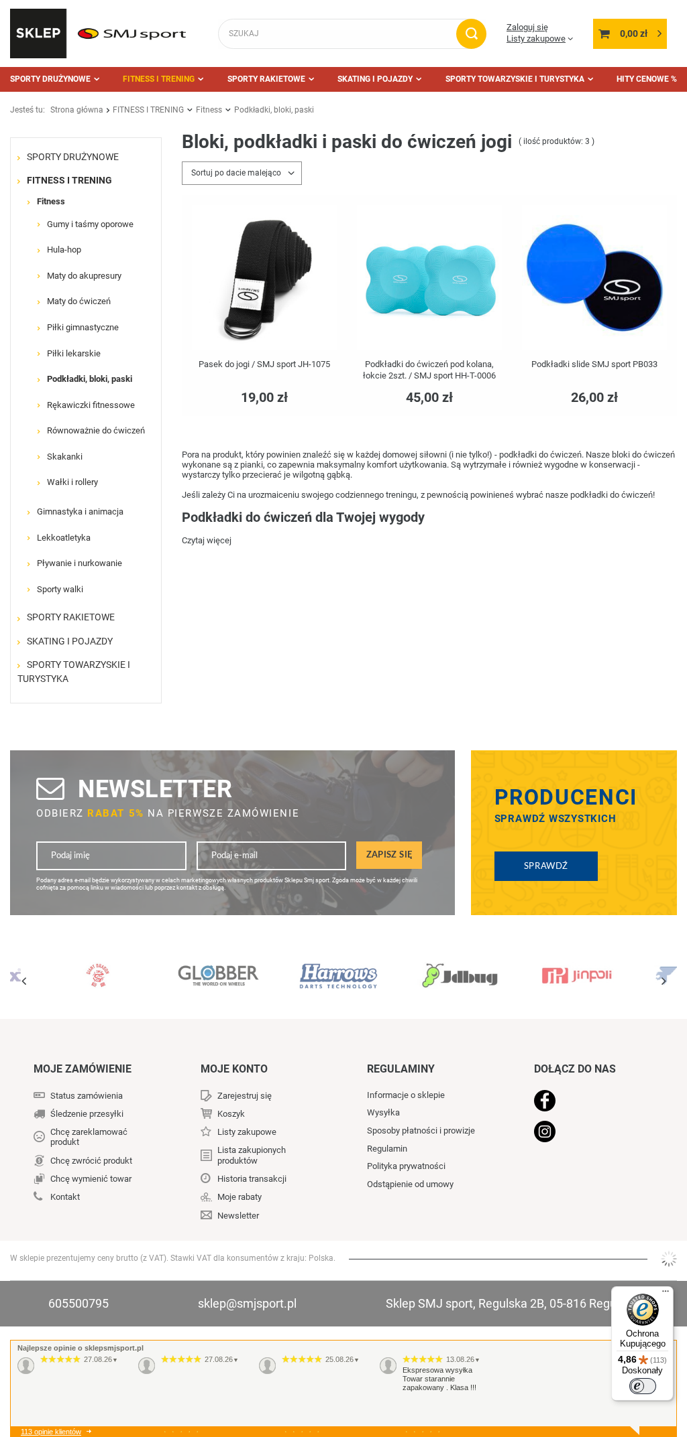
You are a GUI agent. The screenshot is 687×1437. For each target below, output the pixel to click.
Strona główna (76, 110)
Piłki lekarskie (74, 353)
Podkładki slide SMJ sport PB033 (594, 364)
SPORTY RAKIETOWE (266, 79)
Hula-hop (64, 250)
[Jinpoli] (578, 968)
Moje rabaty (239, 1197)
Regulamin (387, 1149)
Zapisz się (389, 855)
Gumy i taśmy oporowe (90, 224)
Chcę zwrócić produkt (91, 1161)
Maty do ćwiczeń (79, 301)
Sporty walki (60, 589)
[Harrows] (338, 968)
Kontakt (65, 1197)
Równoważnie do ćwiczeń (96, 430)
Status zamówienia (86, 1096)
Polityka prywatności (406, 1166)
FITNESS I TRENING (159, 79)
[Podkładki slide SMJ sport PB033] (594, 278)
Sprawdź (546, 866)
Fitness (209, 110)
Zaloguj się (527, 27)
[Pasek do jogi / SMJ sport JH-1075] (264, 278)
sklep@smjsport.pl (247, 1303)
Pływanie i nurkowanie (79, 563)
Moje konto (234, 1069)
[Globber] (218, 968)
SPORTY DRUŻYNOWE (50, 79)
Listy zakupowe (536, 38)
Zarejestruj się (244, 1096)
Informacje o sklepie (406, 1095)
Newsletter (155, 788)
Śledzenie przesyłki (86, 1114)
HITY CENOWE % (647, 79)
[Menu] (665, 1294)
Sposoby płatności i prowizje (421, 1130)
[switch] (642, 1386)
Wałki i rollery (72, 482)
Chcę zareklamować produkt (88, 1137)
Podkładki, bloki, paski (89, 379)
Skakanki (65, 457)
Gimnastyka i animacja (80, 511)
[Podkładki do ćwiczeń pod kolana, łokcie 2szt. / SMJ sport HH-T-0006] (429, 278)
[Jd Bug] (458, 968)
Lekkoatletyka (64, 538)
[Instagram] (589, 1133)
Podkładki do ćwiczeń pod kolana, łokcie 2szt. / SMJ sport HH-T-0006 (429, 370)
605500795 (78, 1303)
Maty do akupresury (84, 276)
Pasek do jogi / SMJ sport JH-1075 (264, 364)
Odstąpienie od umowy (410, 1184)
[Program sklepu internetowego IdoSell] (669, 1259)
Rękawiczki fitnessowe (91, 405)
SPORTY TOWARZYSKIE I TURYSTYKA (514, 79)
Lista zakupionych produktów (251, 1155)
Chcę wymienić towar (90, 1179)
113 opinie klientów (51, 1432)
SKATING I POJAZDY (375, 79)
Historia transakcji (251, 1179)
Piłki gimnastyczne (83, 327)
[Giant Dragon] (98, 968)
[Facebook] (589, 1102)
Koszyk (231, 1114)
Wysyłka (383, 1112)
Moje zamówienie (82, 1069)
